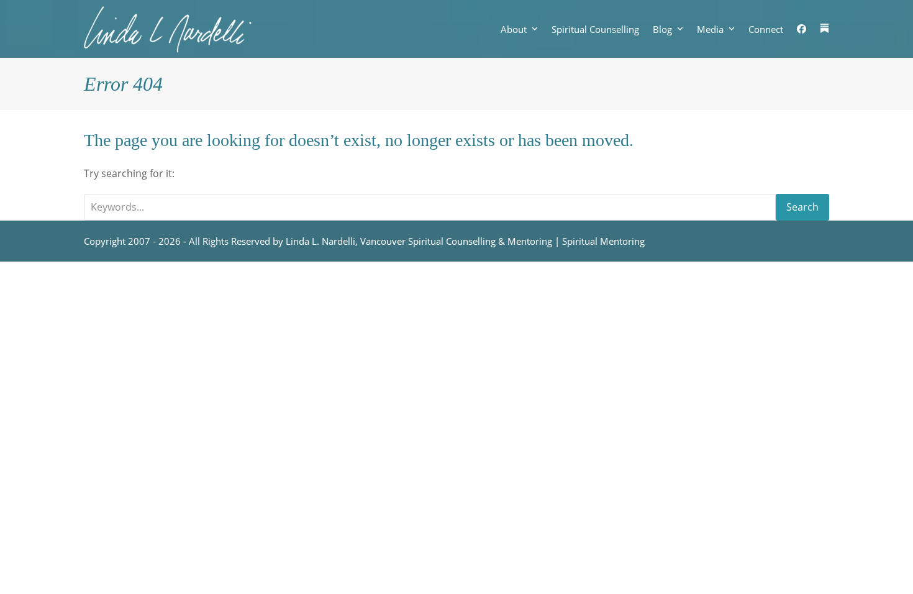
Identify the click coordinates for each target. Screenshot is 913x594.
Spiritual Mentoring (603, 241)
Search (802, 207)
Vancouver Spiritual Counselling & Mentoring (456, 241)
